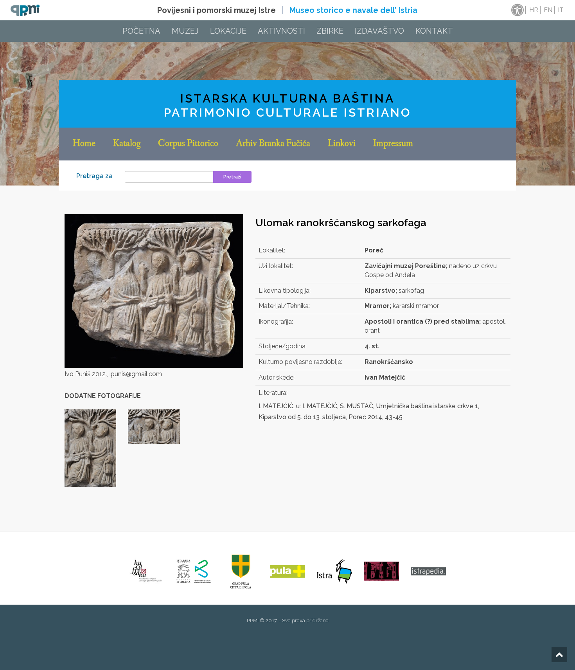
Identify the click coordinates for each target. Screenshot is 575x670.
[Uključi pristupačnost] (516, 10)
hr (533, 10)
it (561, 10)
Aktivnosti (281, 31)
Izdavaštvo (379, 31)
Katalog (126, 144)
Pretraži (232, 177)
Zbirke (329, 31)
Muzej (185, 31)
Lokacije (228, 31)
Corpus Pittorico (188, 144)
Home (84, 144)
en (548, 10)
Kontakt (434, 31)
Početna (141, 31)
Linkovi (342, 144)
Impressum (393, 144)
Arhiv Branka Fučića (273, 144)
